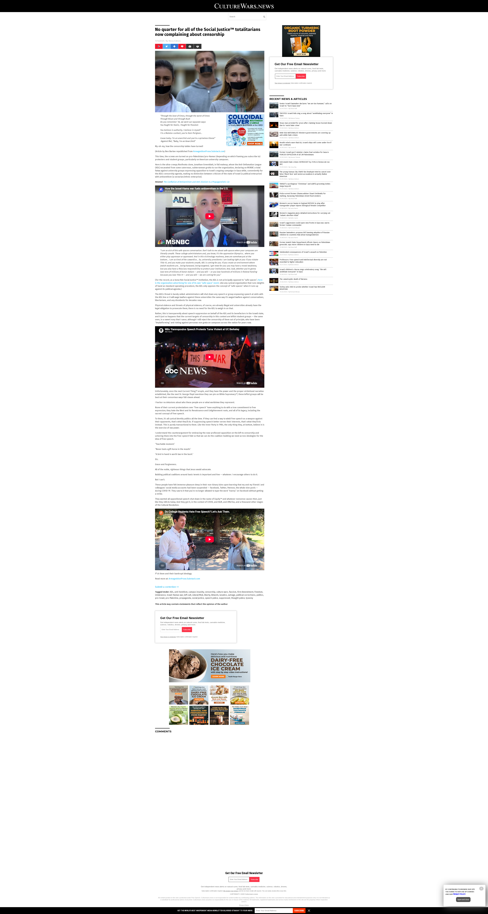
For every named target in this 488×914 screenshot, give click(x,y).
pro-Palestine (171, 598)
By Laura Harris (293, 208)
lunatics (223, 595)
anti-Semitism (181, 592)
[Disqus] (209, 767)
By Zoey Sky (292, 167)
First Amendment (245, 592)
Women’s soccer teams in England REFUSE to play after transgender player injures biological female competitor (303, 204)
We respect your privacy (231, 891)
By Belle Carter (293, 218)
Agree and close (463, 900)
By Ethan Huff (293, 108)
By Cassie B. (292, 147)
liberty (207, 595)
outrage (231, 595)
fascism (232, 592)
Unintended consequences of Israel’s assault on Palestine (303, 252)
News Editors (174, 41)
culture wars (222, 592)
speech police (211, 598)
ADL (171, 592)
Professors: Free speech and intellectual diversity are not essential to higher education (303, 261)
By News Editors (294, 128)
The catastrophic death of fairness (293, 279)
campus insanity (196, 592)
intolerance (160, 595)
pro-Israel (159, 598)
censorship (210, 592)
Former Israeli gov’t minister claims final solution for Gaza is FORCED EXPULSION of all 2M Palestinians (304, 153)
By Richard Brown (294, 228)
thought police (238, 598)
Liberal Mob (197, 595)
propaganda (185, 598)
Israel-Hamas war (175, 595)
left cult (187, 595)
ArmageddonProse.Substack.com (208, 151)
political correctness (245, 595)
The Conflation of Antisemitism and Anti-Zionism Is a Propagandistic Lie (196, 182)
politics (259, 595)
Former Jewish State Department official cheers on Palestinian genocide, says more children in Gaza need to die (305, 243)
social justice (198, 598)
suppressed (224, 598)
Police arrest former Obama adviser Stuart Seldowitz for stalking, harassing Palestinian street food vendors (303, 194)
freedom (258, 592)
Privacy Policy (244, 905)
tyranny (249, 598)
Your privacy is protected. (168, 637)
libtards (215, 595)
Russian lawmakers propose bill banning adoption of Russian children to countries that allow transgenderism (305, 233)
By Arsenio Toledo (294, 157)
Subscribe (299, 910)
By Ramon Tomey (294, 118)
